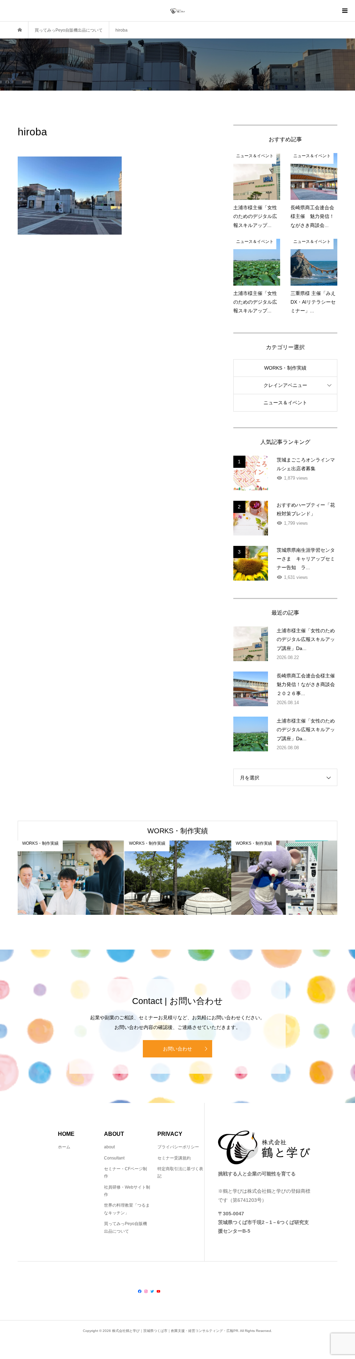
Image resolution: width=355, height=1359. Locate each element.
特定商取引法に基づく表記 (180, 1172)
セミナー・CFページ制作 (125, 1172)
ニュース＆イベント (285, 402)
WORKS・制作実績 (285, 368)
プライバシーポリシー (178, 1147)
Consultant (114, 1158)
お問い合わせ (177, 1049)
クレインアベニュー (285, 385)
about (109, 1147)
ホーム (64, 1147)
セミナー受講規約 (174, 1158)
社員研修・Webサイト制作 (127, 1191)
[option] (71, 878)
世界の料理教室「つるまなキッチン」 (127, 1209)
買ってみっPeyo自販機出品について (125, 1227)
